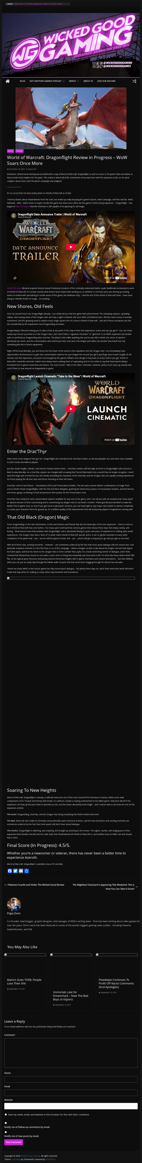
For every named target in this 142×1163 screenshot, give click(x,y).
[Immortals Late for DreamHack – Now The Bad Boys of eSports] (71, 955)
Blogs (10, 151)
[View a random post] (134, 81)
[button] (63, 81)
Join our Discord (106, 81)
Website (8, 1099)
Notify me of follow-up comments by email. (27, 1127)
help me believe (23, 206)
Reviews (19, 151)
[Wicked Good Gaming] (71, 15)
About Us (88, 81)
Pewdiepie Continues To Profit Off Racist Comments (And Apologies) (116, 983)
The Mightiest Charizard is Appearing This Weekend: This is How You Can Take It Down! (103, 886)
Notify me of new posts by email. (21, 1136)
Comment (10, 1034)
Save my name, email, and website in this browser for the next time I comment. (48, 1114)
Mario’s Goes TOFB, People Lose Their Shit (24, 981)
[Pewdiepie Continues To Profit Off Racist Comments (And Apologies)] (117, 955)
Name (7, 1072)
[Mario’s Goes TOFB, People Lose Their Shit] (25, 955)
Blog (22, 81)
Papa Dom (32, 169)
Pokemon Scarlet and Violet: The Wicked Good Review (36, 884)
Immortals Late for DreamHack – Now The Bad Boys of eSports (70, 995)
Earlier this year (14, 288)
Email (7, 1086)
